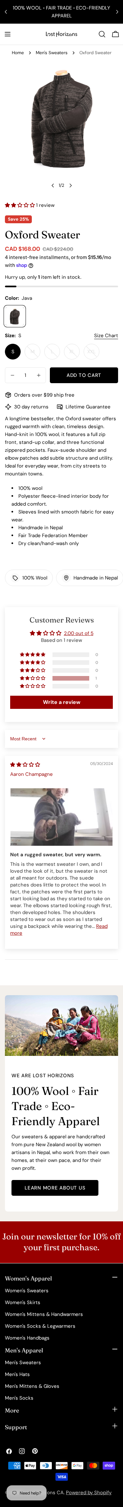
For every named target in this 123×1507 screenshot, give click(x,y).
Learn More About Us (55, 1188)
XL (74, 354)
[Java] (15, 316)
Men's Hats (17, 1374)
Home (18, 52)
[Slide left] (53, 185)
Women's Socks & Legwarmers (40, 1326)
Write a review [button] (61, 702)
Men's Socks (19, 1398)
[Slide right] (70, 185)
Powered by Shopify (89, 1492)
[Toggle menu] (7, 34)
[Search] (102, 34)
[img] (25, 764)
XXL (93, 354)
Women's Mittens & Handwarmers (44, 1314)
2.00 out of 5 (78, 633)
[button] (20, 205)
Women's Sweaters (27, 1290)
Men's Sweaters (52, 52)
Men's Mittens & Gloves (32, 1386)
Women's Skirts (22, 1302)
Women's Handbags (27, 1338)
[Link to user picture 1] (61, 817)
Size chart (106, 335)
